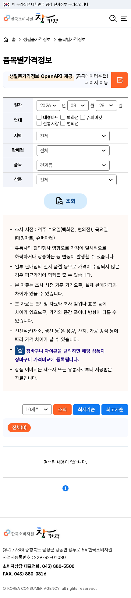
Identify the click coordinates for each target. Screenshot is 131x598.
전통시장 (51, 123)
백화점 (73, 117)
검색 (113, 18)
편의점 (73, 123)
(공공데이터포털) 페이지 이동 (58, 79)
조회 (71, 201)
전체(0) (19, 427)
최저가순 (86, 409)
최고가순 (114, 409)
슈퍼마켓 (94, 117)
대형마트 (51, 117)
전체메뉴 (123, 18)
